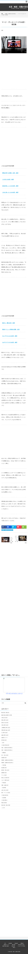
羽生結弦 (16, 943)
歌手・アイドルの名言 (5, 792)
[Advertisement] (14, 74)
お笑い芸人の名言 (4, 790)
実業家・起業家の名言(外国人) (7, 760)
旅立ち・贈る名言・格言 (8, 323)
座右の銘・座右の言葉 (5, 805)
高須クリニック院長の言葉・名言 (11, 329)
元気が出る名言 (4, 717)
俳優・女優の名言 (4, 785)
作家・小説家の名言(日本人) (6, 750)
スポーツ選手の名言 (5, 780)
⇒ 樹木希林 (3, 787)
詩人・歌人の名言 (4, 755)
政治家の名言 (4, 767)
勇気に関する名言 (4, 720)
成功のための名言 (4, 722)
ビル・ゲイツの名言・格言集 (11, 540)
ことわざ (3, 807)
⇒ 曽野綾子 (3, 752)
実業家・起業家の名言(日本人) (7, 762)
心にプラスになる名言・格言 (9, 336)
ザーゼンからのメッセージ (14, 693)
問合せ (14, 947)
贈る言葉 (13, 944)
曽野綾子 (22, 943)
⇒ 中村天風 (3, 765)
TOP (5, 943)
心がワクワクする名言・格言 (9, 342)
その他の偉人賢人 (4, 795)
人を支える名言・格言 (8, 179)
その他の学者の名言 (5, 745)
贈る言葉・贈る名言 (5, 712)
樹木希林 (10, 943)
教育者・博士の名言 (5, 770)
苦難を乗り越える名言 (5, 730)
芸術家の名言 (4, 757)
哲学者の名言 (4, 740)
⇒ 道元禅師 (3, 797)
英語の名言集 (4, 802)
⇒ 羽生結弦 (3, 782)
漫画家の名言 (4, 772)
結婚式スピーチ (4, 737)
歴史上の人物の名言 (5, 777)
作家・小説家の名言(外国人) (6, 747)
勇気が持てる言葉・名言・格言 (10, 173)
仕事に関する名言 (4, 725)
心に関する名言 (4, 732)
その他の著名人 (4, 800)
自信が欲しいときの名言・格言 (10, 186)
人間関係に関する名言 (5, 727)
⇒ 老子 (2, 742)
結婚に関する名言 (4, 735)
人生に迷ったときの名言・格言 (10, 192)
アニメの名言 (4, 775)
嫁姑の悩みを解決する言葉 (6, 715)
